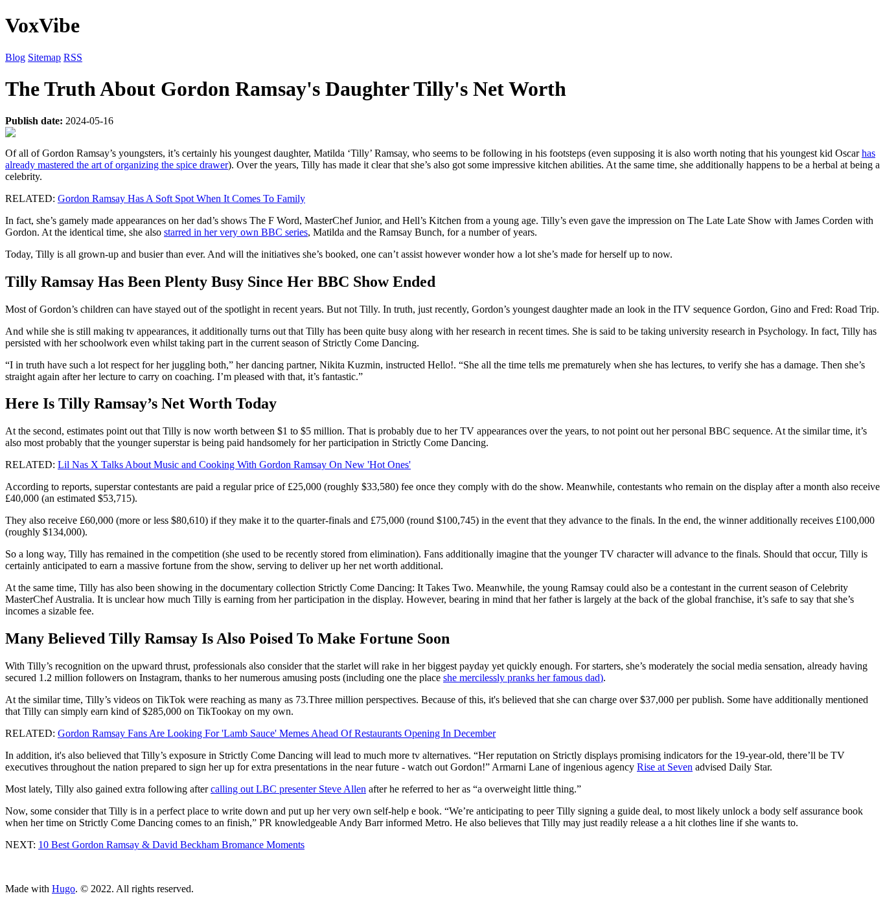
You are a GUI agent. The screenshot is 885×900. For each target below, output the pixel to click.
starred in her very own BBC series (236, 232)
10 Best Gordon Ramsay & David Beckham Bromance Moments (171, 844)
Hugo (63, 888)
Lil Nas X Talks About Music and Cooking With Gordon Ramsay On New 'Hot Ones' (234, 464)
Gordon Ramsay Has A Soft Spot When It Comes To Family (181, 198)
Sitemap (44, 57)
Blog (15, 57)
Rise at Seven (665, 766)
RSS (72, 57)
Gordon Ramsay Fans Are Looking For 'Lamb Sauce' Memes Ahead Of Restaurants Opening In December (277, 733)
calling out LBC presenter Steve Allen (288, 788)
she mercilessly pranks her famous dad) (523, 677)
